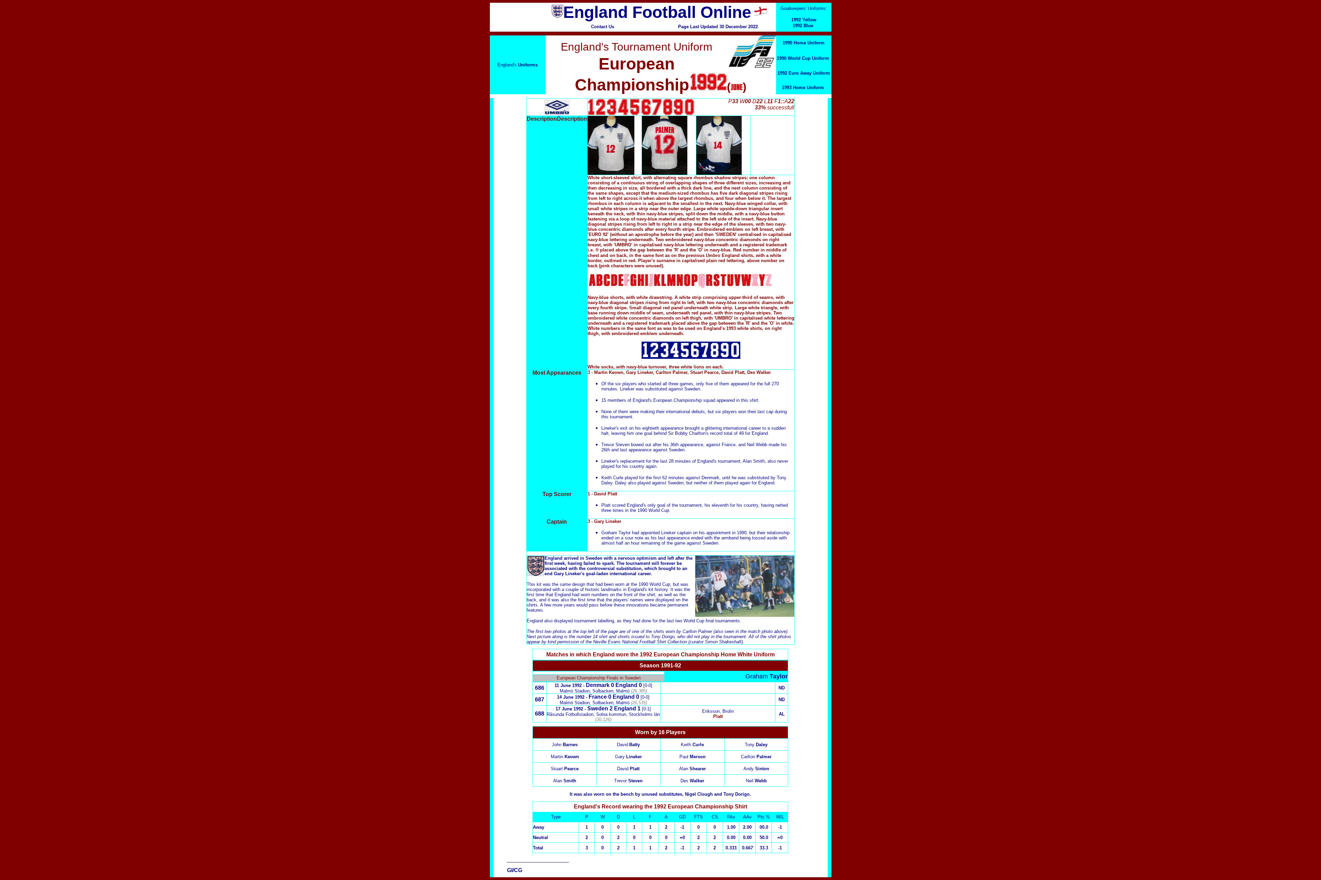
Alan (692, 768)
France (598, 697)
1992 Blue (803, 25)
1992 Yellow (803, 19)
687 (539, 699)
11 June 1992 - (570, 685)
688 (539, 714)
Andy (756, 768)
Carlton (756, 756)
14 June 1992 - (573, 697)
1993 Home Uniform (803, 87)
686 (539, 688)
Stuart (565, 768)
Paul (692, 756)
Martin (565, 756)
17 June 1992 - (571, 708)
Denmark (598, 685)
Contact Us (602, 26)
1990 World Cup (654, 584)
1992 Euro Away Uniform (803, 73)
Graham (766, 676)
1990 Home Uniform (804, 42)
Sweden (597, 708)
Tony (756, 744)
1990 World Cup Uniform (803, 58)
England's (517, 64)
